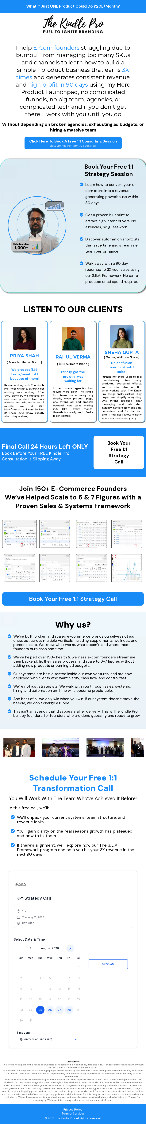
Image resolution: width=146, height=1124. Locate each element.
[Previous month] (30, 948)
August (46, 948)
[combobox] (48, 1039)
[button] (30, 917)
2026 (55, 948)
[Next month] (70, 948)
